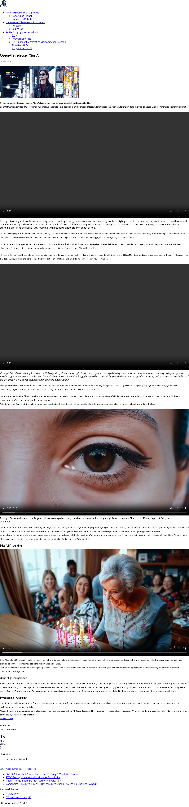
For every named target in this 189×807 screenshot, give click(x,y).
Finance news (30, 769)
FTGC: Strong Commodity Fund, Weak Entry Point (33, 777)
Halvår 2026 (12, 794)
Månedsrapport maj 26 (18, 797)
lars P (12, 61)
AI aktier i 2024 (6, 718)
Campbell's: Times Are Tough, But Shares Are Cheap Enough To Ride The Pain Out (51, 784)
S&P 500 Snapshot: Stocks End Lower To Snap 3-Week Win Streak (42, 774)
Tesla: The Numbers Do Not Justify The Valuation (33, 780)
